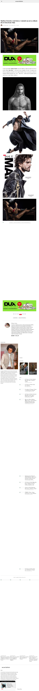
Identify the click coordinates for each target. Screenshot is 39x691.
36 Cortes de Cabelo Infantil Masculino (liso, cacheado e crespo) (30, 380)
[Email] (25, 314)
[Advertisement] (19, 7)
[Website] (18, 335)
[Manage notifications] (2, 689)
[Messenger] (16, 314)
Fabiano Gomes (14, 323)
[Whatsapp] (23, 314)
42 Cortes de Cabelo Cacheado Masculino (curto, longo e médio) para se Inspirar (30, 395)
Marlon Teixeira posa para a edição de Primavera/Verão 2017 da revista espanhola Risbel (33, 659)
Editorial (17, 25)
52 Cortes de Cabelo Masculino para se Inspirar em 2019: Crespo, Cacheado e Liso (31, 483)
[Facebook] (14, 314)
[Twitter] (18, 314)
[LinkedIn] (16, 335)
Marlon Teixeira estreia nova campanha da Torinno (24, 657)
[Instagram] (15, 335)
